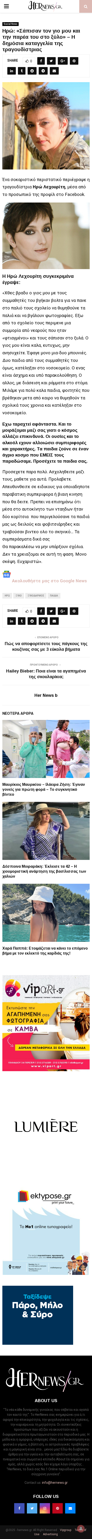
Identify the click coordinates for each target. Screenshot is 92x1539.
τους (7, 479)
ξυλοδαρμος (36, 595)
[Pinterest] (57, 1508)
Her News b (46, 695)
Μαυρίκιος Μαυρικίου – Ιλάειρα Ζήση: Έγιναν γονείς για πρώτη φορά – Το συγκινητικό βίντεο (43, 789)
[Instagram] (45, 1508)
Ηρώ (7, 595)
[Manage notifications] (81, 1528)
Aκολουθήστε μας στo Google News (49, 580)
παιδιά (54, 595)
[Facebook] (19, 1508)
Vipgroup (65, 1530)
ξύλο (19, 595)
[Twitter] (32, 1508)
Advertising (50, 1534)
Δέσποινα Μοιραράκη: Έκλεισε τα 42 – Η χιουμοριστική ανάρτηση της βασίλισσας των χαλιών (44, 871)
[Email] (70, 1508)
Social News (10, 24)
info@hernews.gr (55, 1482)
